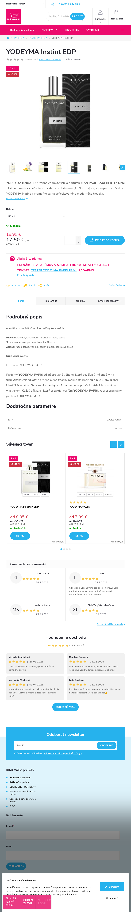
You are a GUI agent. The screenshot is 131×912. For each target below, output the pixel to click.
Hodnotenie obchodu (15, 3)
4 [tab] (70, 549)
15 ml (36, 494)
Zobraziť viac (65, 707)
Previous (113, 444)
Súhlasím (114, 886)
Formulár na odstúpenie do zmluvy (22, 793)
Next (121, 444)
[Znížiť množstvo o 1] (78, 242)
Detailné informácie (15, 198)
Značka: (116, 285)
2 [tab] (64, 549)
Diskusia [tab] (80, 301)
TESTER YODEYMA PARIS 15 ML (54, 270)
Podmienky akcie (25, 275)
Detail (20, 535)
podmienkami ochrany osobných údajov (62, 753)
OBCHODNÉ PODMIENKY (22, 786)
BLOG (12, 806)
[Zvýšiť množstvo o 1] (78, 238)
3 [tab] (67, 549)
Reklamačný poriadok (20, 782)
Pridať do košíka (107, 240)
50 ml (44, 494)
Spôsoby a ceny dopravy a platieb (22, 800)
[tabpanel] (36, 498)
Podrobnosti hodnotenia (50, 59)
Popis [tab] (21, 301)
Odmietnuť (112, 898)
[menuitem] (22, 30)
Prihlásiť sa (16, 866)
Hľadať (77, 16)
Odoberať (106, 745)
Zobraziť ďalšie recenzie (110, 624)
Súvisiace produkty (108, 301)
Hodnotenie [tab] (51, 301)
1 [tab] (61, 549)
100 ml (27, 494)
